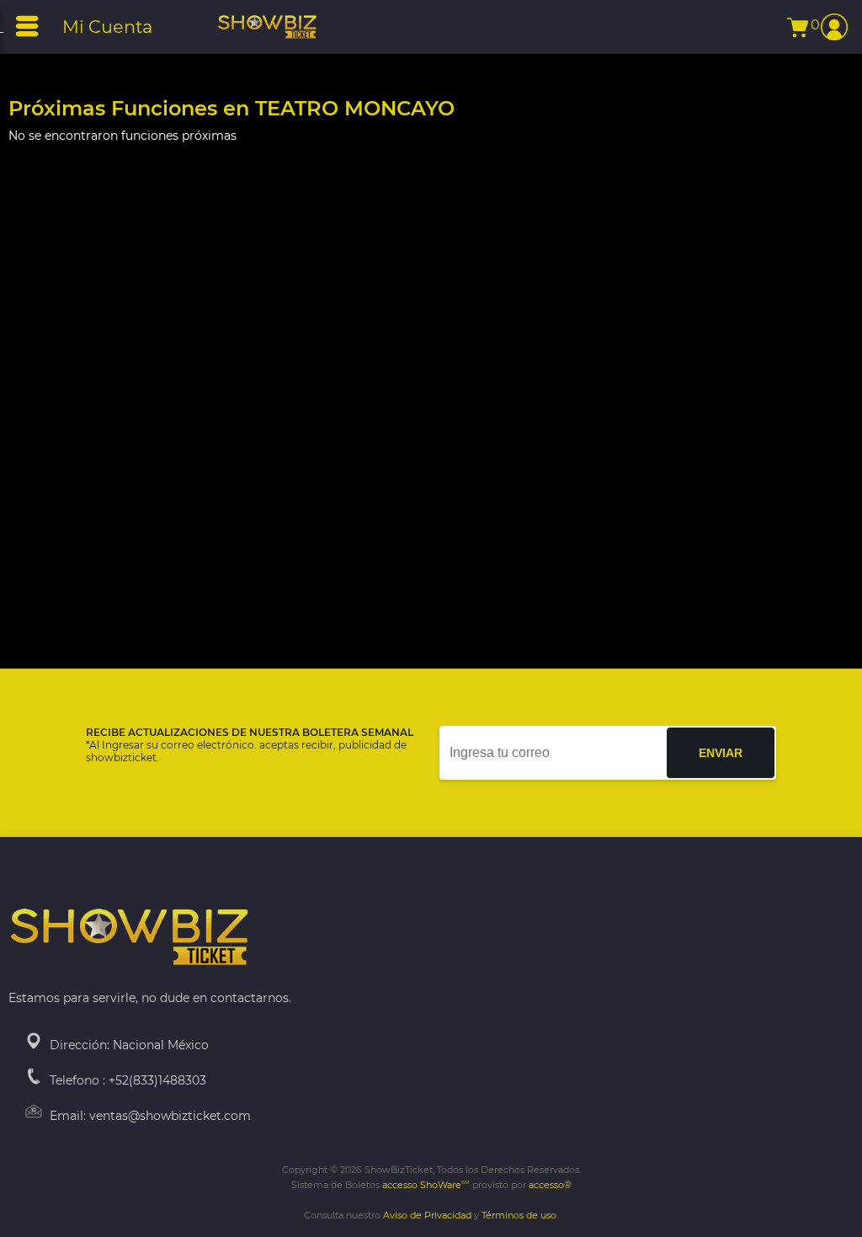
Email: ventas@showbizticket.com (150, 1115)
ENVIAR (720, 753)
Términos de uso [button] (519, 1215)
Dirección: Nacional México (129, 1045)
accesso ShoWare (426, 1185)
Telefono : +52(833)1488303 (128, 1080)
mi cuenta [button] (107, 26)
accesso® (550, 1185)
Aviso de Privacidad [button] (427, 1215)
